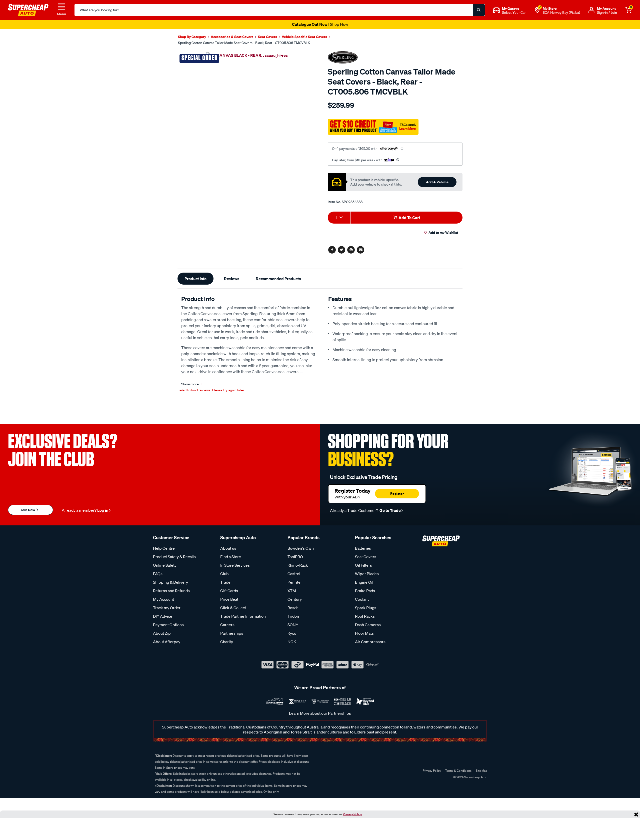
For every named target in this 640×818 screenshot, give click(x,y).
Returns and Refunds (171, 590)
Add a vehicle (437, 182)
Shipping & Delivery (170, 582)
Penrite (294, 582)
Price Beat (229, 599)
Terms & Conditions (458, 770)
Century (295, 599)
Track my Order (166, 607)
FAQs (157, 573)
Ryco (292, 633)
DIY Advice (162, 616)
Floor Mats (364, 633)
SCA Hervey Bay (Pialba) (561, 12)
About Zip (162, 633)
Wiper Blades (367, 573)
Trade (225, 582)
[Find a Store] (537, 10)
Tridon (293, 616)
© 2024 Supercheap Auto (469, 777)
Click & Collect (233, 607)
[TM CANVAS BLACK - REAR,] (247, 55)
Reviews (231, 278)
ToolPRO (295, 556)
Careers (227, 624)
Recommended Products (278, 278)
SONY (293, 624)
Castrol (294, 573)
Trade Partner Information (243, 616)
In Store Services (235, 565)
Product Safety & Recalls (174, 556)
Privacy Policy (352, 814)
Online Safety (164, 565)
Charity (226, 641)
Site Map (481, 770)
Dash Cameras (368, 624)
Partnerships (231, 633)
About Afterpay (166, 641)
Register (397, 493)
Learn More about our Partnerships (320, 713)
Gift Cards (229, 590)
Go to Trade (390, 510)
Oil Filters (363, 565)
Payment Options (168, 624)
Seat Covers (365, 556)
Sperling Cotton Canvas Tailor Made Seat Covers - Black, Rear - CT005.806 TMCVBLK (244, 43)
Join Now (28, 509)
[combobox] (339, 218)
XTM (292, 590)
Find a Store (230, 556)
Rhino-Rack (298, 565)
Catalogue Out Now (320, 24)
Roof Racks (365, 616)
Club (224, 573)
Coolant (362, 599)
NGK (292, 641)
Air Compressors (370, 641)
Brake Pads (365, 590)
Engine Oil (364, 582)
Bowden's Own (301, 548)
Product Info (195, 278)
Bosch (293, 607)
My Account (163, 599)
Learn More (407, 128)
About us (228, 548)
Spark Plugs (365, 607)
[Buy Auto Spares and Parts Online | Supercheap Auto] (28, 9)
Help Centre (164, 548)
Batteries (363, 548)
